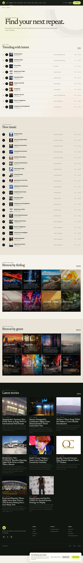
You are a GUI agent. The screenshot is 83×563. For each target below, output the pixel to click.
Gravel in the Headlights (20, 232)
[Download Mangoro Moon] (78, 134)
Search (34, 531)
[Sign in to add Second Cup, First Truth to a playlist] (80, 181)
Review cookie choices (55, 557)
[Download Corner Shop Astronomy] (78, 216)
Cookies (79, 545)
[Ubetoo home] (3, 2)
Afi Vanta (16, 67)
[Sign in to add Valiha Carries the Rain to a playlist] (80, 146)
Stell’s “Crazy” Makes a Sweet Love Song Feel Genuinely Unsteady (38, 460)
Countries (35, 533)
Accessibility (71, 533)
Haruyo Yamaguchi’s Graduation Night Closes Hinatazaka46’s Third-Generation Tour (39, 423)
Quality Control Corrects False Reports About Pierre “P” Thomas (67, 460)
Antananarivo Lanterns (20, 151)
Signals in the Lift (19, 94)
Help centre (70, 529)
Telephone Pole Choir (20, 221)
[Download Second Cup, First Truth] (78, 181)
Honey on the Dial (19, 83)
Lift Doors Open (18, 60)
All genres (78, 329)
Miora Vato (16, 135)
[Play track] (6, 54)
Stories (44, 2)
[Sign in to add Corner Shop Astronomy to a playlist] (80, 216)
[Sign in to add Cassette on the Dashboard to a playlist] (80, 107)
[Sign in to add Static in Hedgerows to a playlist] (80, 101)
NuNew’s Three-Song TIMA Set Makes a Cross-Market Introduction (68, 422)
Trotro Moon (17, 65)
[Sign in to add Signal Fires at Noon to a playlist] (80, 245)
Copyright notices (54, 531)
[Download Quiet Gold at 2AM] (78, 169)
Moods (29, 2)
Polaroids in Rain (57, 72)
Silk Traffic (56, 66)
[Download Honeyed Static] (78, 175)
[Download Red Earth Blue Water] (78, 158)
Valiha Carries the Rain (20, 145)
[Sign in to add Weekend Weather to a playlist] (80, 239)
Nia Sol (15, 84)
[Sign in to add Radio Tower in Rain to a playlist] (80, 72)
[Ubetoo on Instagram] (11, 536)
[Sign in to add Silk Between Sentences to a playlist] (80, 187)
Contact (70, 531)
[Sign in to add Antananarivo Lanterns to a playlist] (80, 152)
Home (7, 2)
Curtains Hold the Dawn (20, 163)
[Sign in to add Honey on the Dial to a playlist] (80, 84)
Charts (15, 2)
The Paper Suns (17, 73)
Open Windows (57, 83)
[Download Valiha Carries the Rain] (78, 146)
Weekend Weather (19, 238)
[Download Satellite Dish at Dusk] (78, 192)
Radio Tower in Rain (19, 71)
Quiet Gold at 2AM (58, 163)
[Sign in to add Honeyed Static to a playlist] (80, 175)
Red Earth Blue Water (58, 134)
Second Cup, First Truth (20, 180)
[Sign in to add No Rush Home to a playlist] (80, 54)
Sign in (70, 2)
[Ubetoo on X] (3, 536)
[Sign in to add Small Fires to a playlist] (80, 89)
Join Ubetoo (77, 2)
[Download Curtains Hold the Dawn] (78, 163)
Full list (79, 48)
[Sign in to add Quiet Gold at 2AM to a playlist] (80, 169)
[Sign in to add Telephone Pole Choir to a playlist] (80, 221)
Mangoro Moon (18, 134)
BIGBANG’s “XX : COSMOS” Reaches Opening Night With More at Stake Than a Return (14, 461)
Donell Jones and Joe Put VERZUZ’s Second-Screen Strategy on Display (40, 501)
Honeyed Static (18, 174)
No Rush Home (18, 54)
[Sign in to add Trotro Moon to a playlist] (80, 66)
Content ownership (54, 529)
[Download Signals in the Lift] (78, 95)
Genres (25, 2)
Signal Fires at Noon (19, 244)
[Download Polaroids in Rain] (78, 78)
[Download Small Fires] (78, 89)
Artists (40, 2)
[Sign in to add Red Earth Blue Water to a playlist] (80, 158)
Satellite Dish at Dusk (20, 192)
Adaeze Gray (16, 164)
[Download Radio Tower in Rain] (78, 72)
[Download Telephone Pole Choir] (78, 221)
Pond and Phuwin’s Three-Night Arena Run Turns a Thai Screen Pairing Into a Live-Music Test (13, 502)
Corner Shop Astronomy (21, 215)
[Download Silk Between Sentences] (78, 187)
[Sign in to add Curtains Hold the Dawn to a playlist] (80, 163)
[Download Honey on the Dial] (78, 84)
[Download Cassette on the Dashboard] (78, 107)
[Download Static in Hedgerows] (78, 101)
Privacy (74, 545)
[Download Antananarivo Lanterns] (78, 152)
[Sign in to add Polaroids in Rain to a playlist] (80, 78)
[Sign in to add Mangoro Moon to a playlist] (80, 134)
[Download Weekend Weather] (78, 239)
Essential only (66, 557)
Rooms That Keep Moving (59, 54)
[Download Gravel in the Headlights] (78, 233)
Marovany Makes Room (20, 139)
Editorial (79, 393)
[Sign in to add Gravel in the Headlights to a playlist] (80, 233)
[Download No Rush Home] (78, 54)
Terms (70, 545)
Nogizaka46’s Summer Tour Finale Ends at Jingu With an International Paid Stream (14, 422)
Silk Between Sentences (21, 186)
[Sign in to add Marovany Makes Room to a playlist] (80, 140)
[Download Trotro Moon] (78, 66)
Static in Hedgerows (19, 100)
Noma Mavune (17, 55)
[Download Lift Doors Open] (78, 60)
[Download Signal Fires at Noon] (78, 245)
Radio (32, 2)
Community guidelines (73, 535)
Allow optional (75, 557)
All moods (78, 266)
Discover (11, 2)
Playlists (36, 2)
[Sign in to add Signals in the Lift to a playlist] (80, 95)
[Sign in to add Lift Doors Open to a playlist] (80, 60)
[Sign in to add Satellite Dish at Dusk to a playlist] (80, 192)
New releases (20, 2)
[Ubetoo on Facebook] (7, 536)
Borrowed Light (57, 89)
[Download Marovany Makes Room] (78, 140)
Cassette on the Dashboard (22, 106)
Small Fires (17, 89)
